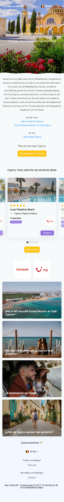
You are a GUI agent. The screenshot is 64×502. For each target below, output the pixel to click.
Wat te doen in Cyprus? (33, 121)
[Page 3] (33, 242)
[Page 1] (27, 242)
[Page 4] (36, 242)
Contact (32, 477)
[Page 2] (30, 242)
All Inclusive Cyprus (32, 137)
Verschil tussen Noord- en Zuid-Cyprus (32, 125)
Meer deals (32, 249)
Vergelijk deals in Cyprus (32, 153)
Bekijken (47, 233)
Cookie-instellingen (32, 460)
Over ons (32, 465)
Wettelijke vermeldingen (31, 473)
